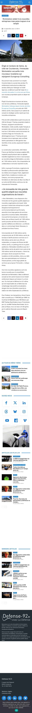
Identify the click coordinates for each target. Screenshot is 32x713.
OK (16, 710)
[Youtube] (7, 420)
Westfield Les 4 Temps (19, 464)
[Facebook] (9, 35)
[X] (13, 35)
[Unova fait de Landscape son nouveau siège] (6, 379)
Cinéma (15, 486)
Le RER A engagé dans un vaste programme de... (21, 459)
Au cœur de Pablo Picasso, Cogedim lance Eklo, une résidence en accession (19, 388)
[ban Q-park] (16, 436)
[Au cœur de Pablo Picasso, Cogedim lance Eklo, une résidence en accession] (6, 386)
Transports (16, 456)
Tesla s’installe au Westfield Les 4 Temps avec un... (20, 468)
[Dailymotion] (16, 420)
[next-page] (6, 507)
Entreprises (15, 376)
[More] (25, 35)
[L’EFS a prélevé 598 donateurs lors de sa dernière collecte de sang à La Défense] (7, 585)
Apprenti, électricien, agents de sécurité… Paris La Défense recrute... (20, 479)
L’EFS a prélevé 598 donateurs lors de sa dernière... (20, 586)
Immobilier (5, 15)
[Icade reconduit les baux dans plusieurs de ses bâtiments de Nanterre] (6, 369)
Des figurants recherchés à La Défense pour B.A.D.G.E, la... (21, 490)
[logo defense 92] (16, 2)
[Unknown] (16, 9)
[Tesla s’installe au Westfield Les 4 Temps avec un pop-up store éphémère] (7, 467)
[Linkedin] (17, 35)
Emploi (15, 475)
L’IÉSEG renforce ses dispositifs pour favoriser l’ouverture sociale (20, 576)
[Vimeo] (24, 420)
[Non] (30, 706)
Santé (15, 582)
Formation (16, 571)
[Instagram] (24, 411)
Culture (15, 496)
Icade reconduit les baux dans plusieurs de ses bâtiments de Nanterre (19, 370)
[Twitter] (15, 403)
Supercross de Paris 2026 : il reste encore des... (20, 596)
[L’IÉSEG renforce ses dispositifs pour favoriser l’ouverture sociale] (7, 573)
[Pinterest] (21, 35)
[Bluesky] (15, 411)
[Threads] (6, 411)
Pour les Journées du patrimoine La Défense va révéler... (21, 500)
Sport (15, 592)
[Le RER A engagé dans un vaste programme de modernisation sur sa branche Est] (7, 459)
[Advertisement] (16, 338)
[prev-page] (3, 507)
